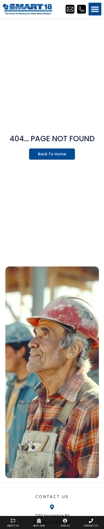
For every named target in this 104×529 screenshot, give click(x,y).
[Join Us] (65, 521)
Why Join (39, 526)
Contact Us (91, 526)
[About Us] (13, 521)
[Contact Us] (91, 521)
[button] (95, 9)
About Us (13, 526)
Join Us (65, 526)
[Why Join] (39, 521)
